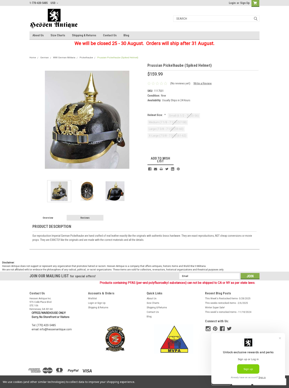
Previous (33, 120)
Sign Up (244, 3)
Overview (48, 217)
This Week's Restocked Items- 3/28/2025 (227, 298)
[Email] (155, 169)
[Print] (161, 169)
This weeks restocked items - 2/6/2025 (226, 303)
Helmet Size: (156, 115)
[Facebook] (149, 169)
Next (140, 120)
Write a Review (202, 83)
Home (32, 57)
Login (232, 3)
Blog (126, 35)
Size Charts (58, 35)
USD (53, 3)
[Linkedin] (172, 169)
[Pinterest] (178, 169)
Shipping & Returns (84, 35)
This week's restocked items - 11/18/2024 (228, 312)
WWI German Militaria (64, 57)
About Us (38, 35)
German (44, 57)
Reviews (85, 217)
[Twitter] (166, 169)
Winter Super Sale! (215, 307)
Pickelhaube (86, 57)
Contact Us (110, 35)
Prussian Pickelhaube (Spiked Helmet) (117, 57)
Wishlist (92, 298)
